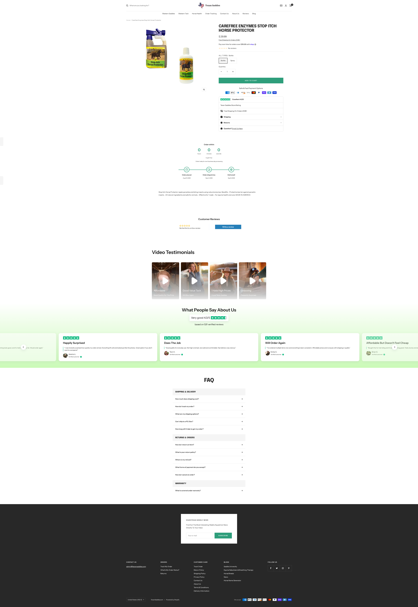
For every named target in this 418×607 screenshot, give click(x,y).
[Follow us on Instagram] (283, 568)
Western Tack (183, 14)
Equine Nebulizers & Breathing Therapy (238, 570)
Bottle (223, 61)
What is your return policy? (185, 452)
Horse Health (197, 14)
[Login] (286, 6)
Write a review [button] (228, 227)
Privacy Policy (199, 577)
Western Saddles (168, 14)
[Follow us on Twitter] (277, 568)
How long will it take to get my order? (189, 429)
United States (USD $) (135, 600)
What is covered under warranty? (188, 491)
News (226, 577)
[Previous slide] (23, 347)
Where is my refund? (183, 460)
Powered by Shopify (172, 600)
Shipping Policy (200, 573)
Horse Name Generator (232, 580)
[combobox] (146, 5)
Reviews (246, 14)
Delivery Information (201, 591)
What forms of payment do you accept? (190, 467)
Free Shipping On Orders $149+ (229, 40)
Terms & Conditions (201, 587)
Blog (254, 14)
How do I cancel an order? (185, 475)
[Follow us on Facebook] (271, 568)
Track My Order (166, 566)
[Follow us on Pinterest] (289, 568)
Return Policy (199, 570)
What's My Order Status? (169, 570)
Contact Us (224, 14)
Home (128, 20)
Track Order (198, 566)
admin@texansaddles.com (136, 566)
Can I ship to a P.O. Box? (184, 421)
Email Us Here (237, 129)
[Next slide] (394, 347)
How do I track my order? (184, 406)
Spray (232, 61)
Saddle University (230, 566)
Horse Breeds (229, 573)
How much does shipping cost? (187, 399)
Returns (163, 573)
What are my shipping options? (187, 414)
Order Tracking (211, 14)
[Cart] (290, 5)
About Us (235, 14)
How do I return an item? (184, 445)
